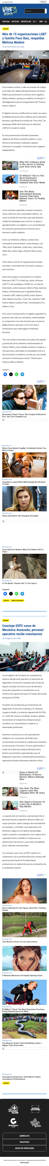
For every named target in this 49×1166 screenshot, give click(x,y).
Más (41, 21)
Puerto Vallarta (17, 600)
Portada (6, 21)
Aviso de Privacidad (24, 1148)
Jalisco (5, 29)
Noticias (15, 21)
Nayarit (6, 620)
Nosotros (24, 1142)
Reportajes (26, 21)
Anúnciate (24, 1136)
